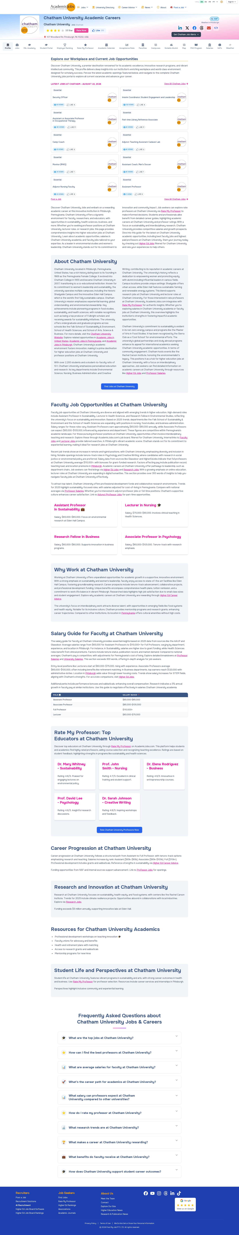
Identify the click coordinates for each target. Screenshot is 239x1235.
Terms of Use (105, 1223)
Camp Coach (58, 142)
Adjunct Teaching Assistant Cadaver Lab (141, 142)
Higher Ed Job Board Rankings (30, 1213)
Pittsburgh (96, 466)
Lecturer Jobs (68, 441)
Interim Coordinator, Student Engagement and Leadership (148, 97)
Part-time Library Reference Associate (140, 119)
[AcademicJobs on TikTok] (179, 1193)
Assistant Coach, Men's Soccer (136, 164)
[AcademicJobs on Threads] (166, 1193)
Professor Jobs (145, 869)
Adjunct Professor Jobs (110, 494)
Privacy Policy (90, 1223)
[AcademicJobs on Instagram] (159, 1193)
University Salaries (73, 659)
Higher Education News (112, 1210)
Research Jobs (131, 469)
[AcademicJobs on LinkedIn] (173, 1193)
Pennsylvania (128, 613)
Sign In (231, 2)
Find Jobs (62, 1197)
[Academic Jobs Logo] (62, 7)
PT (214, 2)
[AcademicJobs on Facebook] (146, 1193)
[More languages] (217, 1)
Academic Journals (67, 1213)
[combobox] (222, 1)
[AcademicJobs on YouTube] (153, 1193)
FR (210, 2)
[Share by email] (209, 28)
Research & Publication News (114, 1214)
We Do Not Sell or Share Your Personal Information (134, 1223)
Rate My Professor (171, 211)
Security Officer (60, 97)
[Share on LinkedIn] (180, 28)
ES (206, 2)
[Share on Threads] (202, 28)
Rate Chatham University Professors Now (119, 830)
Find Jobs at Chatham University (119, 386)
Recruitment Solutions (26, 1201)
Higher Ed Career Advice (165, 863)
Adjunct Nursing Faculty (64, 186)
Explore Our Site (108, 1206)
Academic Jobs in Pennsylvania (85, 341)
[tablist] (119, 46)
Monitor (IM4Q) (59, 164)
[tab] (8, 46)
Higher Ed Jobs (146, 243)
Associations (64, 1209)
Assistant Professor (131, 186)
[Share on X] (187, 28)
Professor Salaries (155, 373)
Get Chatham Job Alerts (185, 34)
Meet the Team (108, 1198)
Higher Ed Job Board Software (30, 1209)
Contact (105, 1202)
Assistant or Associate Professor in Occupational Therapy (68, 119)
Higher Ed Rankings (67, 1205)
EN (202, 2)
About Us (107, 1193)
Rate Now (81, 30)
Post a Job (56, 199)
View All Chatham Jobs (175, 84)
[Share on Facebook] (194, 28)
